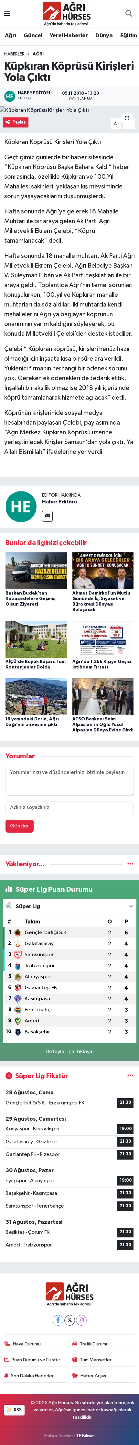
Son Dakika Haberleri (33, 1375)
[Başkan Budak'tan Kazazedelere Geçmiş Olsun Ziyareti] (36, 570)
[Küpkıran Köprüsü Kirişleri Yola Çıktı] (69, 110)
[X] (69, 1320)
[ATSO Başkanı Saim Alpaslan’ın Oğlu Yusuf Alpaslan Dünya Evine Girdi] (103, 696)
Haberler (14, 54)
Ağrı (10, 36)
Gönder (19, 826)
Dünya (103, 36)
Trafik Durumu (94, 1344)
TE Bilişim (85, 1435)
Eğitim (128, 36)
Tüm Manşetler (96, 1359)
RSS (17, 1409)
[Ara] (129, 14)
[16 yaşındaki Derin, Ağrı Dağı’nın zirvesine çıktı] (36, 696)
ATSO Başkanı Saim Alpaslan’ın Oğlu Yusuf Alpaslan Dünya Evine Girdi (103, 724)
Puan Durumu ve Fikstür (36, 1359)
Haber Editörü (59, 501)
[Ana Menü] (7, 14)
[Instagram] (81, 1320)
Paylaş (19, 122)
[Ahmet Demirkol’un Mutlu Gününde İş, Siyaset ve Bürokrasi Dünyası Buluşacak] (103, 570)
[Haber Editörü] (21, 506)
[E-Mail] (47, 516)
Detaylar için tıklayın (70, 1051)
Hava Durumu (27, 1344)
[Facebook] (58, 1320)
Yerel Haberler (69, 36)
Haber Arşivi (93, 1375)
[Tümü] (130, 864)
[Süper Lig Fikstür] (130, 1076)
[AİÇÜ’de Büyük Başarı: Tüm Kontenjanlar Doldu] (36, 639)
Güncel (33, 36)
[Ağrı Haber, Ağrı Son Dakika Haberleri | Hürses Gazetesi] (66, 13)
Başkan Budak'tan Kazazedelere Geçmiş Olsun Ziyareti (30, 599)
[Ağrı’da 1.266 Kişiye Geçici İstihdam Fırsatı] (103, 639)
